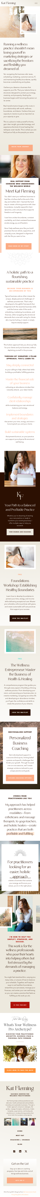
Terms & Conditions (23, 1194)
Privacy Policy (15, 1194)
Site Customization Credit (29, 1192)
